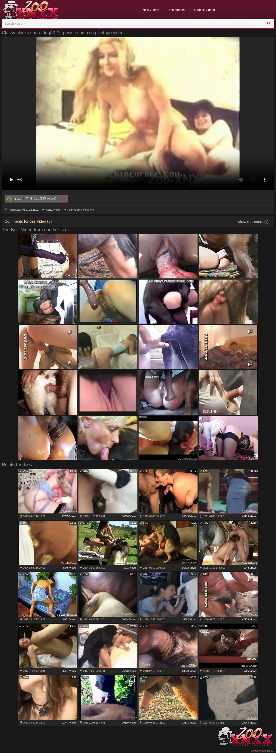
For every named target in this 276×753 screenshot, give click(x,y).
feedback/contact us (262, 750)
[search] (269, 23)
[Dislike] (63, 199)
